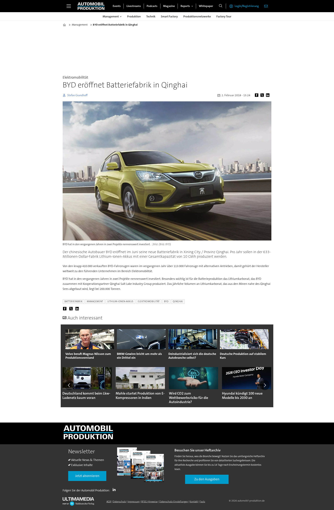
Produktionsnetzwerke (197, 16)
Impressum (134, 501)
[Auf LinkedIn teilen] (268, 95)
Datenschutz (119, 501)
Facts (202, 501)
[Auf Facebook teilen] (257, 95)
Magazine (169, 6)
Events (117, 6)
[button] (69, 385)
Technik (150, 16)
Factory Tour (223, 16)
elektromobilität (149, 301)
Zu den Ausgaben (206, 479)
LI (115, 489)
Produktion (134, 16)
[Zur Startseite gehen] (91, 6)
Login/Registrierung (247, 6)
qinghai (178, 301)
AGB (108, 501)
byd (166, 301)
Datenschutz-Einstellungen (173, 501)
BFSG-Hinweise (149, 501)
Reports (185, 6)
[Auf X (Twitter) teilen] (262, 95)
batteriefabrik (74, 301)
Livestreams (133, 6)
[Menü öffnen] (68, 6)
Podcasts (152, 6)
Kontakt (194, 501)
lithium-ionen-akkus (120, 301)
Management (111, 16)
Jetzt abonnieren (87, 476)
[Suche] (220, 6)
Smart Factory (169, 16)
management (95, 301)
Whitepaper (206, 6)
